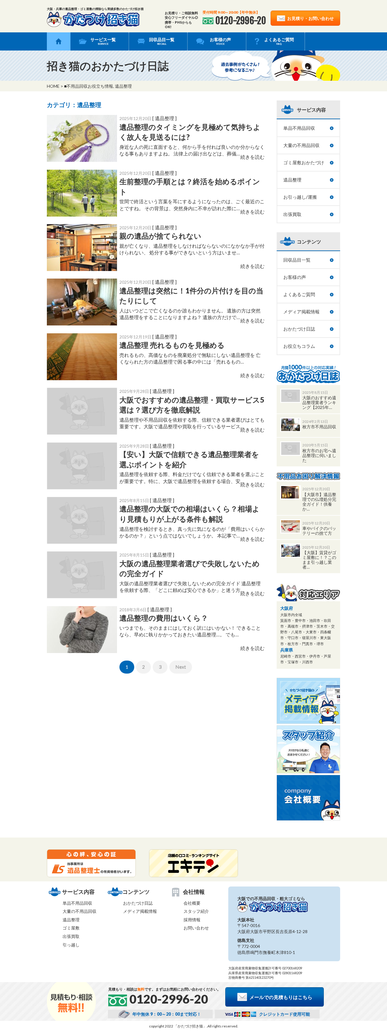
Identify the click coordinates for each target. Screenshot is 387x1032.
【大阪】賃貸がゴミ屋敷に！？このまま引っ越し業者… (319, 560)
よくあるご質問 (279, 41)
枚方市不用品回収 (319, 426)
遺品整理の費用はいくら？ (163, 617)
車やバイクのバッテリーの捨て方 (319, 531)
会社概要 (192, 903)
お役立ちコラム (299, 346)
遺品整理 (123, 86)
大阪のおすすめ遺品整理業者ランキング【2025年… (319, 402)
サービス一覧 (103, 41)
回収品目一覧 (161, 41)
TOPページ (58, 41)
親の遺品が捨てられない (160, 235)
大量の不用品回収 (301, 145)
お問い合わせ (196, 927)
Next (180, 667)
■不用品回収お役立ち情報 (88, 86)
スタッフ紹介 (196, 911)
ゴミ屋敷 (71, 927)
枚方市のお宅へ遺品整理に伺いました (319, 455)
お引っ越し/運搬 (300, 197)
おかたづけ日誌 (299, 328)
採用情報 (192, 919)
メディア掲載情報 (301, 311)
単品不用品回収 (299, 128)
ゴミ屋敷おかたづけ (303, 162)
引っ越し (71, 944)
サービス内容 (311, 110)
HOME (53, 86)
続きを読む (252, 157)
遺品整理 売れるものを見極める (172, 345)
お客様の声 (220, 41)
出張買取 (292, 214)
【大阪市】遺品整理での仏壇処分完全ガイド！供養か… (319, 501)
